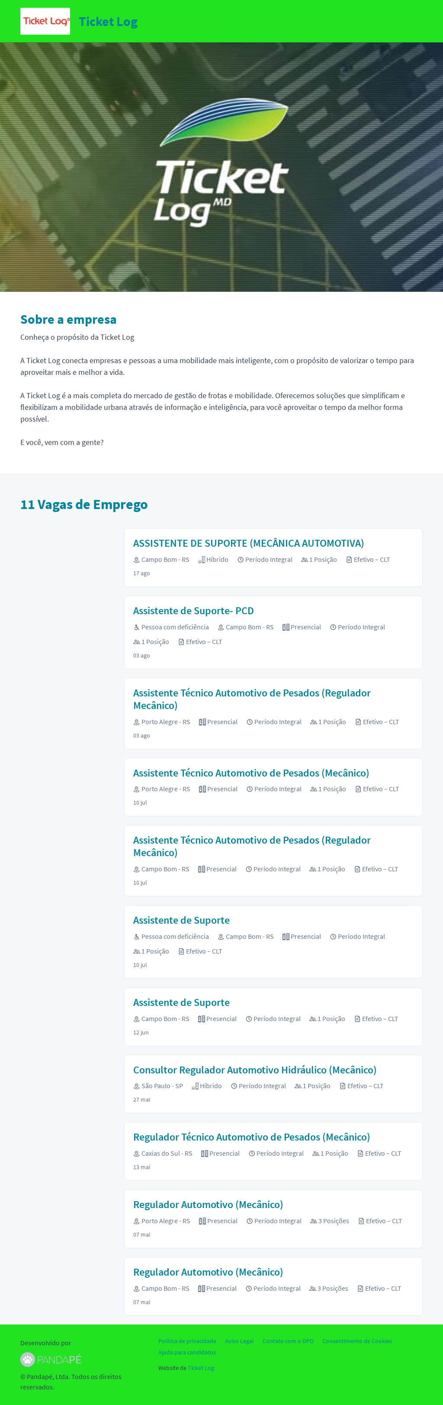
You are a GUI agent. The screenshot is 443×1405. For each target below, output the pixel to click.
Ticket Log (201, 1368)
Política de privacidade (187, 1340)
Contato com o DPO (288, 1340)
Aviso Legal (239, 1340)
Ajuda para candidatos (187, 1352)
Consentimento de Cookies (357, 1340)
